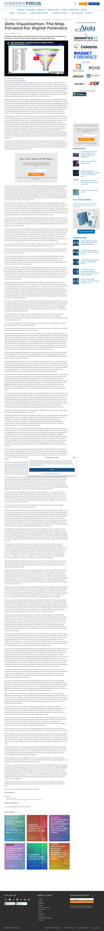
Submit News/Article (43, 907)
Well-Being (77, 13)
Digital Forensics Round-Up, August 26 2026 (36, 827)
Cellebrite (55, 838)
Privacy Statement (56, 473)
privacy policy (36, 178)
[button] (74, 457)
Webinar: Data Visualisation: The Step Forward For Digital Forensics (24, 799)
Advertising (41, 909)
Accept (52, 470)
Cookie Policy (68, 927)
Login (83, 3)
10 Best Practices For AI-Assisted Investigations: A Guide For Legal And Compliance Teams (59, 825)
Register (94, 3)
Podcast (41, 9)
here (21, 78)
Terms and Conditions (53, 927)
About (84, 9)
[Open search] (75, 4)
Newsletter (53, 9)
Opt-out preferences (47, 473)
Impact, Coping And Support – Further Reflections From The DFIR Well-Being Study (59, 851)
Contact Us (41, 914)
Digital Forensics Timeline (45, 918)
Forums (20, 9)
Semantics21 (11, 838)
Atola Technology (13, 865)
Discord (31, 9)
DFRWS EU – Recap (11, 798)
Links (64, 9)
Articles (10, 844)
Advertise (74, 9)
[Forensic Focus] (22, 6)
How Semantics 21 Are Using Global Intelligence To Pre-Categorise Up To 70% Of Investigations (14, 822)
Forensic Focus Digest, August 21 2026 (36, 857)
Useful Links (41, 916)
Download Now (86, 231)
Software (40, 920)
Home (6, 19)
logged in (15, 806)
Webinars (14, 19)
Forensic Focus (34, 837)
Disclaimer (96, 927)
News (12, 13)
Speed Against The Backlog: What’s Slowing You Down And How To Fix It (14, 853)
